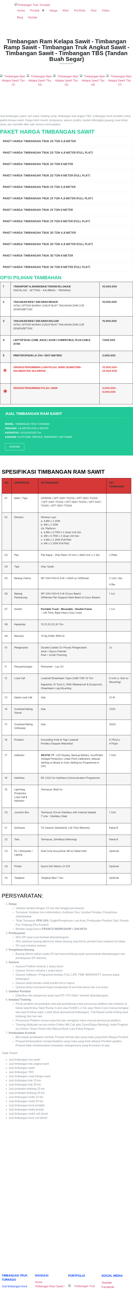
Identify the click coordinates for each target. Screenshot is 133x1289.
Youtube (106, 1282)
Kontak (32, 17)
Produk (34, 10)
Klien (66, 10)
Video (105, 10)
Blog (20, 17)
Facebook (107, 1287)
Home (21, 10)
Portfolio (80, 10)
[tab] (66, 141)
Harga (53, 10)
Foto (94, 10)
